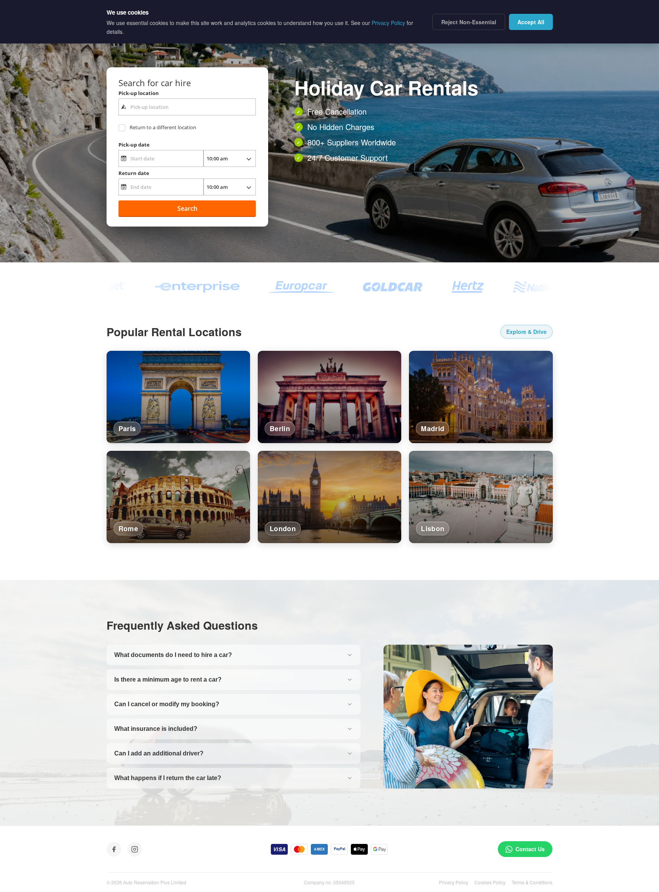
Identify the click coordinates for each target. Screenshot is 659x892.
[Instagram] (134, 849)
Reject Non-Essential (468, 22)
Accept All (530, 22)
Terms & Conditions (532, 882)
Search (187, 208)
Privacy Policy (453, 882)
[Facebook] (114, 849)
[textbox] (187, 106)
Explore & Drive (526, 331)
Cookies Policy (490, 882)
